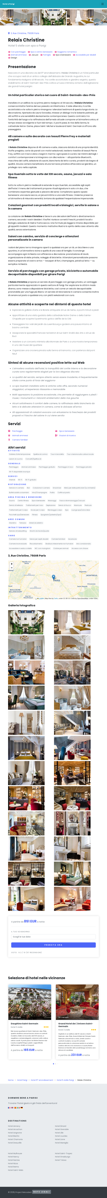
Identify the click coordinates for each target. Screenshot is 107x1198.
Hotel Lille (59, 1132)
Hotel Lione (60, 1139)
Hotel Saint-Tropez (63, 1153)
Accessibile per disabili (86, 55)
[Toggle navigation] (102, 4)
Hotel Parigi (22, 1080)
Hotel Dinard (60, 1126)
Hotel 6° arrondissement (42, 1080)
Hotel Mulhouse (15, 1153)
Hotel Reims (13, 1166)
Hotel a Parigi (8, 4)
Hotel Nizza (13, 1163)
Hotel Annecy (14, 1126)
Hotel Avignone (15, 1132)
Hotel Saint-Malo (15, 1170)
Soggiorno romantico (67, 52)
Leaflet (41, 598)
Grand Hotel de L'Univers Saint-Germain (75, 1025)
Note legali (41, 1192)
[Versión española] (15, 1108)
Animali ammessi (19, 55)
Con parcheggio (18, 52)
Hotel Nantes (14, 1160)
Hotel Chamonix (15, 1139)
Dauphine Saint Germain (24, 1023)
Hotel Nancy (13, 1156)
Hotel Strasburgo (62, 1156)
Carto (56, 598)
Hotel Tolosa (60, 1160)
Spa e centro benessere (41, 52)
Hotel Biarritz (13, 1136)
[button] (53, 23)
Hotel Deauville (15, 1142)
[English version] (12, 1108)
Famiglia (47, 55)
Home (11, 1080)
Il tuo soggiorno (20, 932)
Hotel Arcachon (15, 1129)
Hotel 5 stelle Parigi (65, 1080)
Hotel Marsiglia (61, 1142)
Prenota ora (53, 945)
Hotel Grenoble (62, 1129)
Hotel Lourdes (61, 1136)
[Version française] (9, 1108)
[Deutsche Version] (22, 1108)
